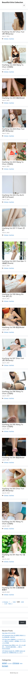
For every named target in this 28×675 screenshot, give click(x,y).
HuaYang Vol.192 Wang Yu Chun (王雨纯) (12, 523)
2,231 (5, 603)
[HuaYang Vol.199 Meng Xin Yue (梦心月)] (14, 292)
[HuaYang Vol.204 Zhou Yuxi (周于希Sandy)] (14, 127)
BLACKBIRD (10, 663)
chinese (15, 663)
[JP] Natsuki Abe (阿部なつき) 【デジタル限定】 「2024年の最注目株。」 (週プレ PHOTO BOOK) (13, 647)
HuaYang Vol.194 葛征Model (13, 457)
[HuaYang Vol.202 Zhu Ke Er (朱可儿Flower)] (14, 193)
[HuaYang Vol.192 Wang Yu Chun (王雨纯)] (14, 519)
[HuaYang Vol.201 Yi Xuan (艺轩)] (14, 226)
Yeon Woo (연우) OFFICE (8, 633)
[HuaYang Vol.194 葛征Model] (14, 455)
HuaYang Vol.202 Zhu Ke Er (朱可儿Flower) (13, 196)
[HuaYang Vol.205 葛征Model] (14, 96)
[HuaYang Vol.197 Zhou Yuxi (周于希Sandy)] (14, 356)
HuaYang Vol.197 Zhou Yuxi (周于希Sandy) (13, 359)
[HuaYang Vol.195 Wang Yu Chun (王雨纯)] (14, 422)
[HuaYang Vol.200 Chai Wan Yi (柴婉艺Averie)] (14, 259)
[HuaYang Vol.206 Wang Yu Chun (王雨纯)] (14, 63)
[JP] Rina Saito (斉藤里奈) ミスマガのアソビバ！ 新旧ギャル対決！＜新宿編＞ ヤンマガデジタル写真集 (14, 641)
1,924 (14, 602)
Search (22, 622)
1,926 (22, 602)
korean (5, 666)
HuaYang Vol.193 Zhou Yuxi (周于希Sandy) (13, 490)
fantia (21, 663)
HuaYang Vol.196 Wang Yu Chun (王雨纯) (12, 392)
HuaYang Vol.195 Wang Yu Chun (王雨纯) (12, 425)
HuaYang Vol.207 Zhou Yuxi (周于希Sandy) (13, 33)
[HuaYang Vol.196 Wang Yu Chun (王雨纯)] (14, 389)
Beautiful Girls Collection (12, 2)
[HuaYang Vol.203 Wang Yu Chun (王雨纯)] (14, 160)
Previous (5, 602)
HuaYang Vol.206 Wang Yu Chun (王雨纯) (12, 66)
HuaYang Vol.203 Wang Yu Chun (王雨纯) (12, 163)
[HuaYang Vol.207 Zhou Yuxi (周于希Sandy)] (14, 30)
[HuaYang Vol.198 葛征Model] (14, 325)
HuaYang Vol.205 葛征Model (13, 98)
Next (10, 603)
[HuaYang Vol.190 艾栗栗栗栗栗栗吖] (14, 585)
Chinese (6, 38)
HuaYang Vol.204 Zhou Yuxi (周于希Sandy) (13, 130)
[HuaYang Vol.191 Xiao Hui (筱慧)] (14, 552)
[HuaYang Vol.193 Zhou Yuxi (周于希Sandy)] (14, 486)
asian (4, 663)
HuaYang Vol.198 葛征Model (13, 327)
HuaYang (11, 38)
